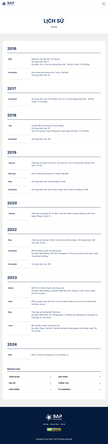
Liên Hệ (63, 424)
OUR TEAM (63, 377)
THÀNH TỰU (63, 383)
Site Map (46, 424)
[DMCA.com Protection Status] (54, 429)
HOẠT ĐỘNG (14, 389)
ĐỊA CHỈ (12, 383)
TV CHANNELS (64, 389)
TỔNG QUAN (14, 377)
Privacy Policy (54, 424)
